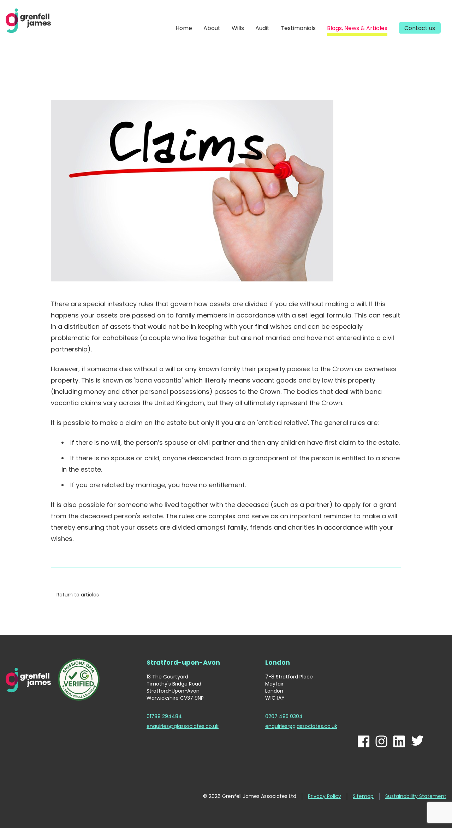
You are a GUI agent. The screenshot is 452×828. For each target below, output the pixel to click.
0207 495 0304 (284, 716)
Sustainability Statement (415, 796)
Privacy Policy (324, 796)
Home (184, 28)
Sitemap (363, 796)
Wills (238, 28)
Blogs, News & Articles (357, 28)
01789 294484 (164, 716)
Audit (262, 28)
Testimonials (298, 28)
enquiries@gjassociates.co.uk (183, 726)
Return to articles (77, 594)
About (211, 28)
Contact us (419, 28)
